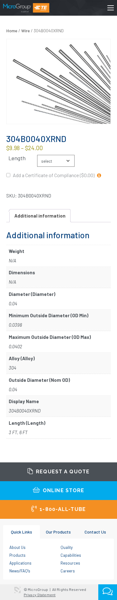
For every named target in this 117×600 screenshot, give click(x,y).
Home (11, 30)
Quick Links (21, 531)
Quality (67, 547)
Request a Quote (62, 472)
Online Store (63, 490)
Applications (20, 563)
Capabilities (71, 555)
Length (17, 158)
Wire (25, 30)
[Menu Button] (110, 9)
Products (17, 555)
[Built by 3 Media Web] (17, 590)
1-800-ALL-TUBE (62, 509)
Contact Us (95, 531)
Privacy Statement (40, 594)
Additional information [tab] (40, 215)
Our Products (58, 531)
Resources (70, 563)
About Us (17, 547)
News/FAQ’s (19, 570)
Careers (68, 570)
